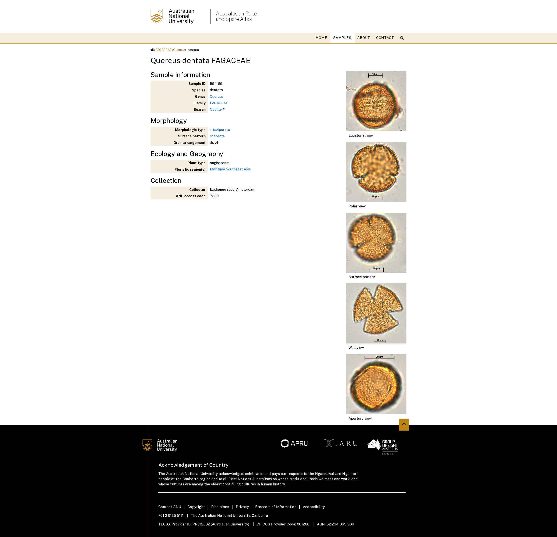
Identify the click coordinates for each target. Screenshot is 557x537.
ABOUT (363, 38)
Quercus (179, 50)
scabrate (217, 136)
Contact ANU (169, 507)
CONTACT (385, 38)
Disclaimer (220, 507)
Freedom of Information (275, 507)
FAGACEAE (164, 50)
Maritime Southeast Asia (230, 169)
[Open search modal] (403, 38)
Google (216, 109)
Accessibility (314, 507)
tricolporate (220, 130)
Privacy (242, 507)
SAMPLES (342, 38)
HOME (321, 38)
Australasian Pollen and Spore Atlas (237, 16)
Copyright (196, 507)
